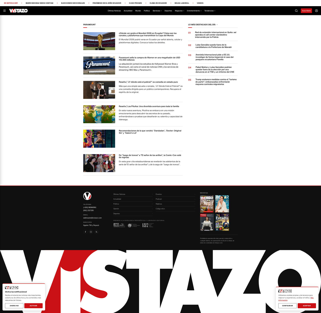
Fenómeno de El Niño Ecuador (107, 3)
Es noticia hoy (11, 3)
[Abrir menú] (4, 10)
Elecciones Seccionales (73, 3)
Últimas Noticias (114, 11)
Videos (200, 3)
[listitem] (85, 232)
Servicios (156, 11)
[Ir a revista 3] (207, 222)
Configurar (287, 306)
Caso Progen (135, 3)
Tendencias (209, 11)
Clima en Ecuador (158, 3)
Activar (33, 306)
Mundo (138, 11)
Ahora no (14, 306)
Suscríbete (306, 11)
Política (147, 11)
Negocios (178, 11)
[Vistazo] (18, 11)
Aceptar (307, 306)
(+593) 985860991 (89, 207)
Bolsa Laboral (182, 3)
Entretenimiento (193, 11)
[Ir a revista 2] (222, 203)
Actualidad (128, 11)
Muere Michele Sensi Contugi (39, 3)
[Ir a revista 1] (207, 203)
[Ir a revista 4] (222, 222)
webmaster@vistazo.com (92, 218)
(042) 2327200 (88, 210)
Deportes (168, 11)
